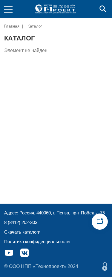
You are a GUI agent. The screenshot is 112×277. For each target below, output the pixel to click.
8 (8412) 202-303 (20, 222)
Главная (11, 26)
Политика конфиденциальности (37, 241)
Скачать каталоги (22, 231)
